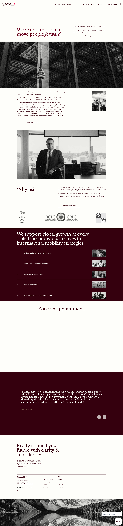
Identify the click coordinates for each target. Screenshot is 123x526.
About (58, 4)
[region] (61, 400)
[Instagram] (86, 4)
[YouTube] (83, 4)
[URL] (101, 4)
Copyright (45, 484)
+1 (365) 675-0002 (25, 482)
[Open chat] (118, 521)
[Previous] (99, 417)
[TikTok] (96, 4)
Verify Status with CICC (69, 205)
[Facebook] (88, 4)
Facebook (60, 482)
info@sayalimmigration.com (26, 483)
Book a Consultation (112, 4)
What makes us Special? (33, 122)
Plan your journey (90, 36)
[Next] (104, 417)
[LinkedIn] (91, 4)
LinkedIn (60, 484)
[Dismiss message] (121, 512)
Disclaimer (45, 487)
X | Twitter (60, 487)
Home (54, 4)
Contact (68, 4)
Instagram (60, 479)
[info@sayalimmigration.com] (98, 4)
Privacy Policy (46, 482)
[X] (93, 4)
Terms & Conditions (48, 479)
